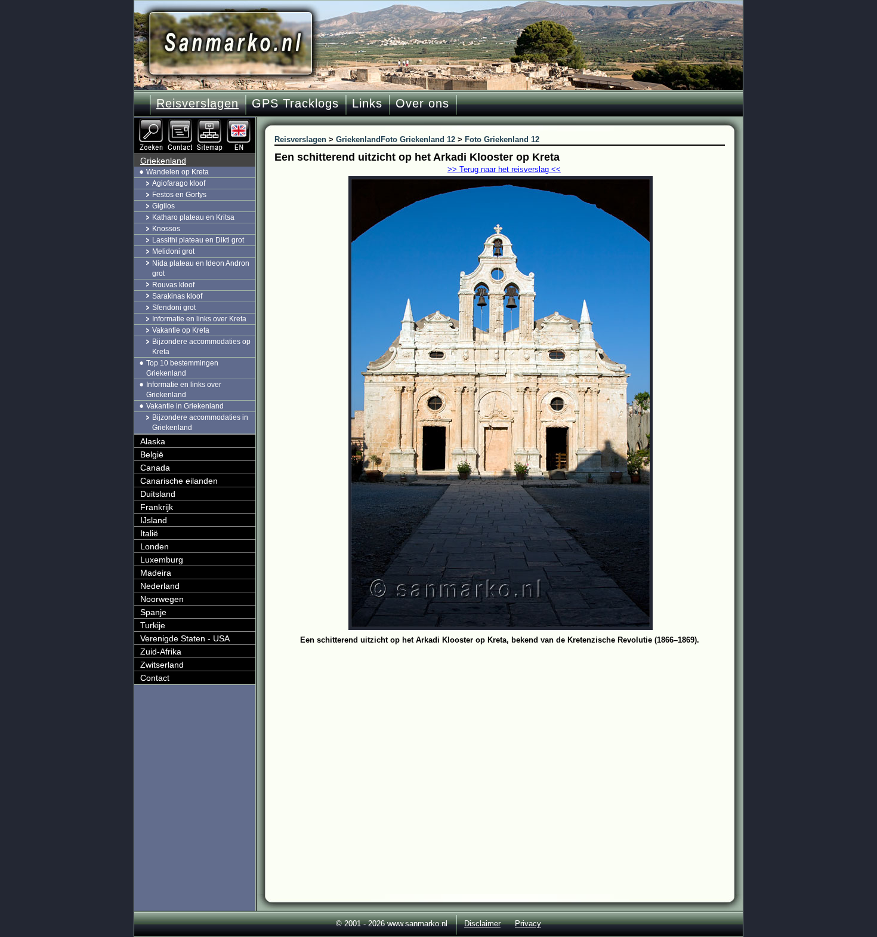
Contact (154, 678)
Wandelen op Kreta (177, 172)
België (151, 454)
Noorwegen (162, 599)
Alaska (152, 441)
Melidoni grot (173, 251)
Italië (149, 533)
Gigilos (163, 206)
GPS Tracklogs (295, 103)
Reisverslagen (197, 103)
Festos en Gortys (179, 195)
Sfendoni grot (174, 307)
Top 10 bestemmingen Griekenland (182, 368)
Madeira (155, 572)
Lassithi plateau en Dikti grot (198, 240)
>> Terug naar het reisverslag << (504, 169)
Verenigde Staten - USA (185, 638)
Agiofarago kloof (178, 183)
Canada (155, 467)
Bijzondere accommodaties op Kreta (201, 346)
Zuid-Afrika (160, 651)
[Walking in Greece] (239, 122)
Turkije (152, 625)
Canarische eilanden (179, 481)
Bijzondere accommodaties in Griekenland (200, 422)
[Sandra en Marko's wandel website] (230, 43)
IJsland (153, 520)
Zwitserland (162, 664)
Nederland (160, 586)
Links (367, 103)
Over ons (422, 103)
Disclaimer (482, 923)
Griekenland (163, 160)
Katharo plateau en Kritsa (193, 217)
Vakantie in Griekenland (185, 406)
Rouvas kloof (173, 285)
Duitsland (157, 494)
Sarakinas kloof (177, 296)
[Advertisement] (508, 737)
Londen (154, 546)
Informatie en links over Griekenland (183, 389)
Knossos (166, 229)
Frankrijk (156, 507)
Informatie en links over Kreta (199, 319)
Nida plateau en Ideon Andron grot (200, 268)
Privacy (528, 923)
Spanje (153, 612)
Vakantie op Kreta (180, 330)
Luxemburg (161, 559)
